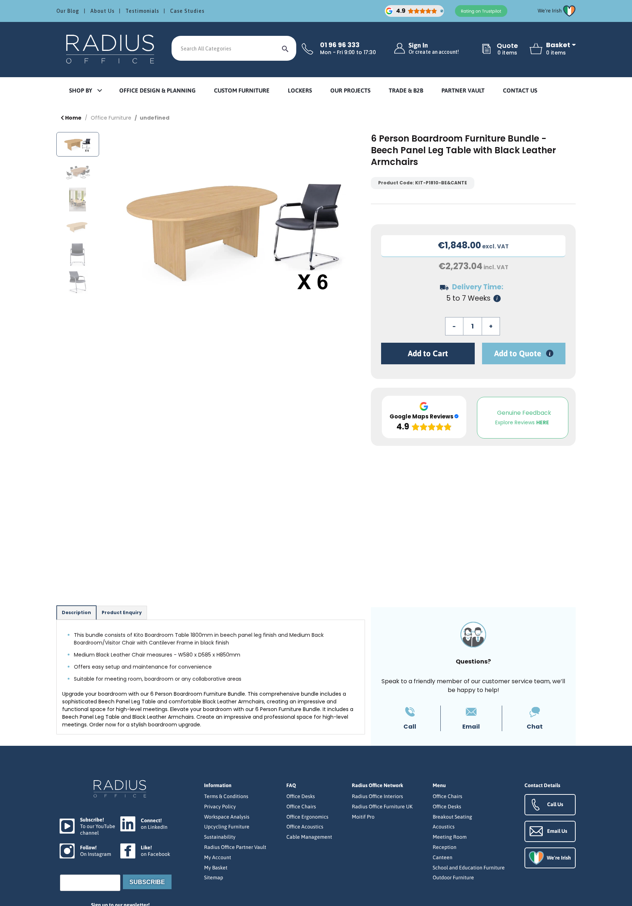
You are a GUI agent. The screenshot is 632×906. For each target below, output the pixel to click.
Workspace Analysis (226, 817)
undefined (154, 117)
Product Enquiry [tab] (122, 612)
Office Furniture (111, 117)
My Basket (215, 868)
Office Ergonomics (307, 817)
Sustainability (220, 837)
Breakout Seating (452, 817)
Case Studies (187, 11)
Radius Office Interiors (377, 796)
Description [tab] (76, 612)
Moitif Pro (363, 817)
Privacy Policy (220, 806)
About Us (102, 11)
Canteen (442, 857)
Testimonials (142, 11)
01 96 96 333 (340, 45)
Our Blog (67, 11)
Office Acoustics (304, 827)
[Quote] (486, 49)
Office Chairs (301, 806)
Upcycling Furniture (226, 827)
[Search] (285, 48)
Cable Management (309, 837)
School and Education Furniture (469, 868)
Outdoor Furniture (453, 877)
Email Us (557, 831)
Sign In (434, 48)
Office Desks (300, 796)
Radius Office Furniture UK (382, 806)
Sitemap (213, 877)
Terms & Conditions (226, 796)
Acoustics (444, 827)
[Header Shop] (111, 48)
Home (73, 117)
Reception (444, 847)
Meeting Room (450, 837)
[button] (85, 91)
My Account (217, 857)
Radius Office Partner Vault (235, 847)
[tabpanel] (210, 677)
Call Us (555, 804)
